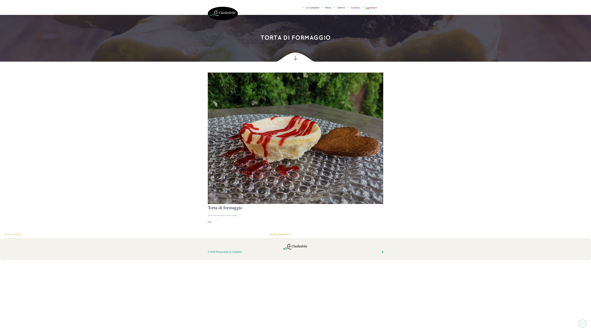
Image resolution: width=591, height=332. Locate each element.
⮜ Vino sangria (13, 234)
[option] (295, 148)
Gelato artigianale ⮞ (280, 234)
